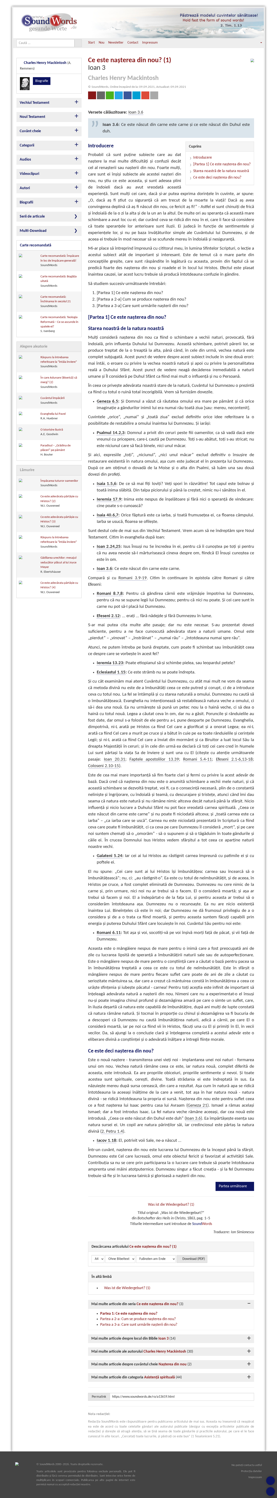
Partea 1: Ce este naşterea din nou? (128, 1314)
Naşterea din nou (173, 1364)
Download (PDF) (193, 1259)
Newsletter (116, 42)
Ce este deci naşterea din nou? (217, 178)
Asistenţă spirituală (159, 1377)
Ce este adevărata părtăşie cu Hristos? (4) (59, 587)
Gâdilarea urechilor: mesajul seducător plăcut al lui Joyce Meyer (58, 564)
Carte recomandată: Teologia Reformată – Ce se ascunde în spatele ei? (59, 324)
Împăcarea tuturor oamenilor (59, 483)
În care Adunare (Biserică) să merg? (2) (58, 382)
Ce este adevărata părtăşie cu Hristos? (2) (59, 501)
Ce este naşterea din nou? (157, 1304)
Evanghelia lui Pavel (53, 416)
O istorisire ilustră (51, 432)
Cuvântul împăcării (52, 400)
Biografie (41, 81)
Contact (132, 42)
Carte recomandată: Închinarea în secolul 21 (55, 301)
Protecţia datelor (251, 1471)
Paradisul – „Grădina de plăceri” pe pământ (55, 450)
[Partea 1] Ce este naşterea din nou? (222, 164)
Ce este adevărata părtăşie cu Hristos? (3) (59, 522)
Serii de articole (32, 217)
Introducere (202, 158)
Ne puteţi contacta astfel (247, 1465)
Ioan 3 (163, 1339)
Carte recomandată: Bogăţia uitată (58, 281)
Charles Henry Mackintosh (164, 1352)
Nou (101, 42)
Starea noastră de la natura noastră (221, 171)
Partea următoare (233, 1186)
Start (91, 42)
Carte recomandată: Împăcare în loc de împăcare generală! (59, 260)
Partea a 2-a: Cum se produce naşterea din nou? (138, 1319)
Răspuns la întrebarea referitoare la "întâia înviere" (58, 362)
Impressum (150, 42)
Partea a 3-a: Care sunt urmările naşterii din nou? (138, 1325)
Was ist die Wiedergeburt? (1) (171, 1205)
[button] (258, 42)
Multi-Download (33, 231)
